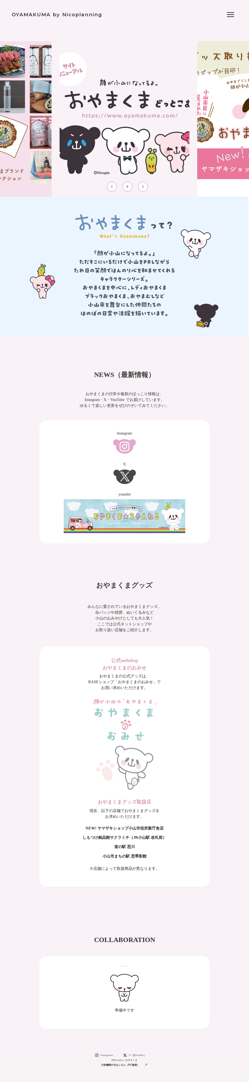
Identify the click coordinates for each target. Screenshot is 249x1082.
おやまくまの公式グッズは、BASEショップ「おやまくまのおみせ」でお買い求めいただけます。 (124, 682)
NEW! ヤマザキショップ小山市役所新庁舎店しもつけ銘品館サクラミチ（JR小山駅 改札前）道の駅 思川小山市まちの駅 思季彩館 (125, 842)
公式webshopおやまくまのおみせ (124, 664)
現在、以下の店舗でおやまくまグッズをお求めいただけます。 (124, 814)
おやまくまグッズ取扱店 (124, 801)
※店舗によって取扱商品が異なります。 (124, 868)
